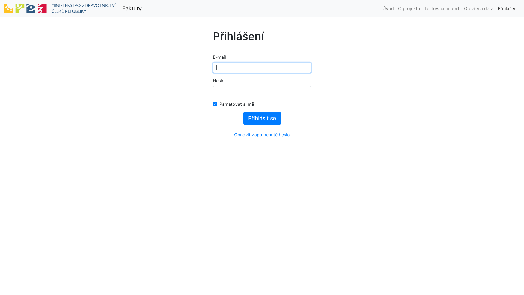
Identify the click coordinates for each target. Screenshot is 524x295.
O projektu (409, 8)
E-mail (219, 57)
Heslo (219, 80)
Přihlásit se (262, 118)
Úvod (388, 8)
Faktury (132, 8)
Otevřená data (478, 8)
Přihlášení (507, 8)
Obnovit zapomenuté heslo (262, 134)
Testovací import (442, 8)
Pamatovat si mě (236, 104)
